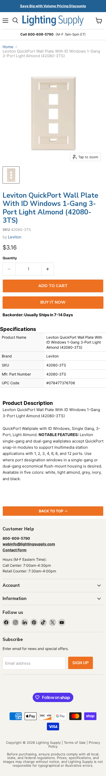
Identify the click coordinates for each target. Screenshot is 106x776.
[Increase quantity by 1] (48, 269)
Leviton (14, 237)
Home (8, 47)
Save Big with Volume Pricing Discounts (53, 6)
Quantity (10, 258)
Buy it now (53, 302)
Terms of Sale (75, 742)
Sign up (80, 663)
